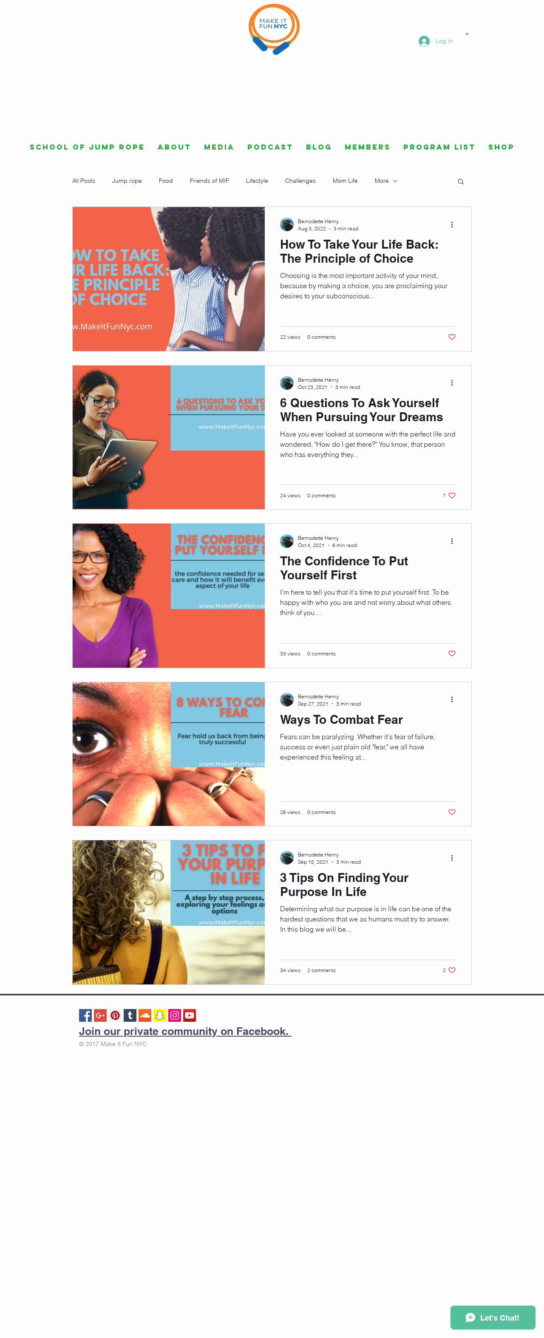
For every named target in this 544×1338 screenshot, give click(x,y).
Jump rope (127, 180)
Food (166, 180)
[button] (467, 33)
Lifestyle (257, 180)
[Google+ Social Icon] (100, 1015)
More (382, 180)
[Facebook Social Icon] (85, 1015)
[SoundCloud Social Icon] (145, 1015)
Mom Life (345, 180)
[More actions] (455, 224)
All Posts (83, 180)
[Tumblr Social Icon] (130, 1015)
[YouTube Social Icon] (189, 1015)
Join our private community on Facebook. (185, 1031)
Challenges (300, 180)
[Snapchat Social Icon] (159, 1015)
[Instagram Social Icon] (174, 1015)
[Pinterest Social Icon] (115, 1015)
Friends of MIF (209, 180)
